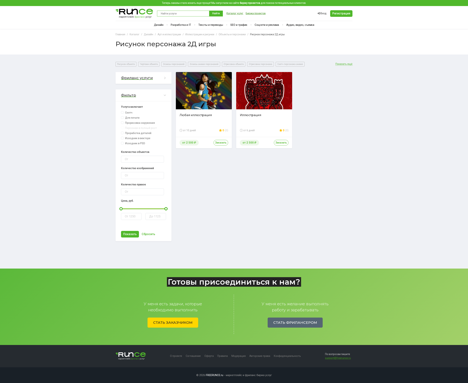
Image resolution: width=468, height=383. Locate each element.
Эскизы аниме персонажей (204, 64)
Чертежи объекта (149, 64)
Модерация (238, 355)
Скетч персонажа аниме (290, 64)
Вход (323, 13)
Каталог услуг (235, 13)
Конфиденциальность (287, 355)
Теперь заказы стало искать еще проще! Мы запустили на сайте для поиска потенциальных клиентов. (234, 2)
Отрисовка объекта (234, 64)
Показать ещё (343, 64)
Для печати (132, 117)
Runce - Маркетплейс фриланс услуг (134, 13)
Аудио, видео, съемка (300, 25)
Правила (222, 355)
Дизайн (158, 25)
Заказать (221, 142)
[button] (143, 78)
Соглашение (193, 355)
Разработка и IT (181, 25)
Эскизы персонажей (173, 64)
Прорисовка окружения (140, 122)
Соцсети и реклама (267, 25)
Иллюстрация (250, 115)
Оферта (209, 355)
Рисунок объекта (126, 64)
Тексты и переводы (210, 25)
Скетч (128, 112)
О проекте (176, 355)
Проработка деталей (138, 133)
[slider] (121, 208)
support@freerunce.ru (338, 357)
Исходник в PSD (135, 143)
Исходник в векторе (137, 138)
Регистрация (341, 13)
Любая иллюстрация (196, 115)
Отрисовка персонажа (260, 64)
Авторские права (259, 355)
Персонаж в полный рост (141, 128)
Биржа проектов (256, 13)
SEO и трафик (238, 25)
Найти (216, 13)
